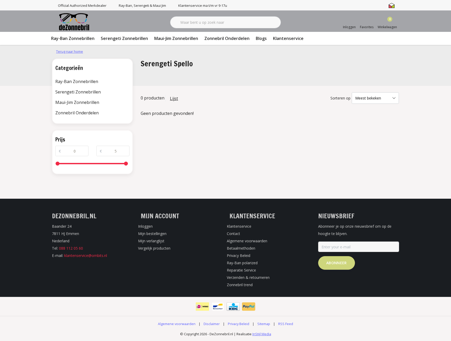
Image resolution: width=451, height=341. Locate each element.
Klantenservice (288, 38)
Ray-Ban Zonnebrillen (72, 38)
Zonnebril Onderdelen (227, 38)
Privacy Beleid (238, 323)
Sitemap (263, 323)
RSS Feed (285, 323)
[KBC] (233, 306)
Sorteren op (340, 98)
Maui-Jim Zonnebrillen (176, 38)
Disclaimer (212, 323)
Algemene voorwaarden (176, 323)
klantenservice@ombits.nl (85, 255)
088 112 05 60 (71, 248)
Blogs (261, 38)
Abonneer (336, 262)
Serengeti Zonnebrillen (124, 38)
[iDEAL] (202, 306)
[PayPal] (248, 306)
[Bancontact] (217, 306)
